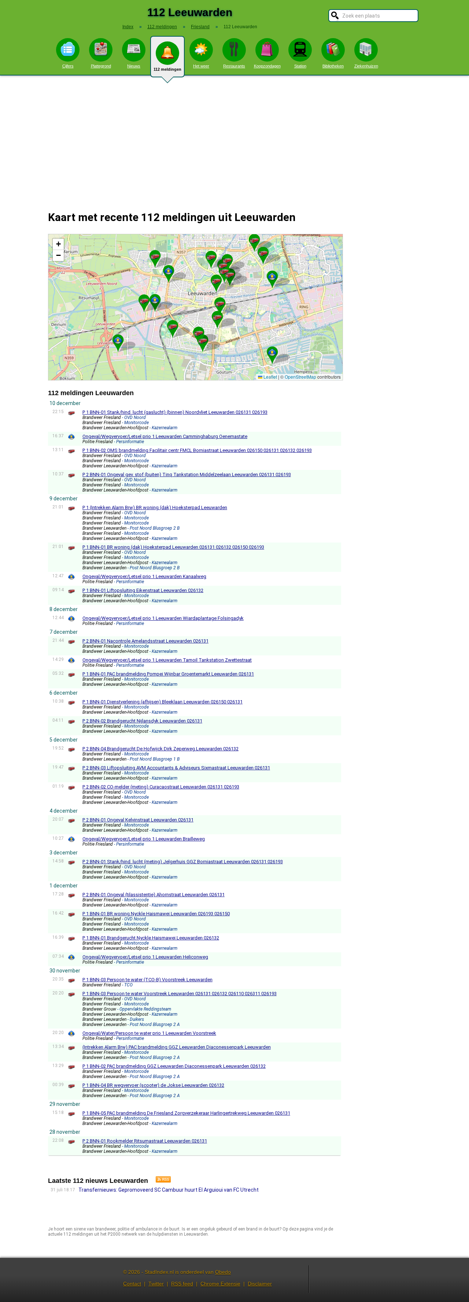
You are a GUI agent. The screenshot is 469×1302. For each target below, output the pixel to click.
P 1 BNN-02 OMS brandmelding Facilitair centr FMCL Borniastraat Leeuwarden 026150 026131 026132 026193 (197, 450)
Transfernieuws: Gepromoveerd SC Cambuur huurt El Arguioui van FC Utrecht (168, 1190)
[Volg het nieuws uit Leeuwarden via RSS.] (160, 1180)
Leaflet (269, 377)
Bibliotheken (333, 66)
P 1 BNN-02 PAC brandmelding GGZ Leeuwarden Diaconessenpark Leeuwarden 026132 (174, 1066)
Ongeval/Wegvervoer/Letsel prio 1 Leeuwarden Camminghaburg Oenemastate (164, 436)
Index (127, 26)
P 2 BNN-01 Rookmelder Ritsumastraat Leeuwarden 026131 (144, 1141)
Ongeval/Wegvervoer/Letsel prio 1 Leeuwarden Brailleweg (143, 839)
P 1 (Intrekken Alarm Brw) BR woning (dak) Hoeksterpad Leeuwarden (154, 507)
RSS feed (182, 1284)
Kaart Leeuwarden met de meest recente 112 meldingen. (194, 307)
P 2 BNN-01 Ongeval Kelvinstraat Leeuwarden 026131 (137, 820)
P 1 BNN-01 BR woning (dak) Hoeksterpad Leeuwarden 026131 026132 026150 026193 (173, 547)
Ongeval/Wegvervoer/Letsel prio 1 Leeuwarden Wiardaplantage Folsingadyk (163, 618)
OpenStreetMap (300, 377)
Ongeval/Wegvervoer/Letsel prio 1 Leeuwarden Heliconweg (145, 957)
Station (300, 66)
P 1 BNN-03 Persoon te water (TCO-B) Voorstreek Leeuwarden (147, 979)
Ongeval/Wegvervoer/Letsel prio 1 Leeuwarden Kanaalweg (144, 576)
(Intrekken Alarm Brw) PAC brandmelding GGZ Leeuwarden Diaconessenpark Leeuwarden (176, 1047)
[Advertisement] (234, 138)
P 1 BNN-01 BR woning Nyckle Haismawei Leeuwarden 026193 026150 (156, 913)
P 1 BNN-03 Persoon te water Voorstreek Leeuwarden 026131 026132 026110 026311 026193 (179, 993)
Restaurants (234, 66)
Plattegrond (101, 66)
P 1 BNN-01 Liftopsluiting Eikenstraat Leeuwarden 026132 (142, 590)
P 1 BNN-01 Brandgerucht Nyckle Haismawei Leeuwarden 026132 (150, 938)
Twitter (156, 1284)
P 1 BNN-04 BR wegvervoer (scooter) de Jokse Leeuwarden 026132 (153, 1085)
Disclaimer (260, 1284)
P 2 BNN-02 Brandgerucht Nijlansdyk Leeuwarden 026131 (142, 721)
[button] (229, 274)
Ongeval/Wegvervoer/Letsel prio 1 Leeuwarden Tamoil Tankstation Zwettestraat (167, 660)
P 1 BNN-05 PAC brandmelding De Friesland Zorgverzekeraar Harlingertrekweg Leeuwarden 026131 (186, 1113)
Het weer (201, 66)
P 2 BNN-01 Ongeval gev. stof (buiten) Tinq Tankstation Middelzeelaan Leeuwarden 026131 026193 (186, 474)
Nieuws (133, 66)
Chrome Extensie (220, 1284)
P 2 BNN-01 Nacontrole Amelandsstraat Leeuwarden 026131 (145, 641)
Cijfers (68, 66)
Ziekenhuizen (366, 66)
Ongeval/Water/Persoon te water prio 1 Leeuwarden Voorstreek (149, 1033)
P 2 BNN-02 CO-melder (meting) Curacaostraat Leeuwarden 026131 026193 (160, 787)
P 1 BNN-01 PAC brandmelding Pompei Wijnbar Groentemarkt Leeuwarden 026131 (168, 674)
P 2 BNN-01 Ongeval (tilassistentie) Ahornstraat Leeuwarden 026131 (153, 894)
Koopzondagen (267, 66)
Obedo (223, 1272)
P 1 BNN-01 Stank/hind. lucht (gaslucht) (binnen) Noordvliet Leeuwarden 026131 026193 (174, 412)
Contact (132, 1284)
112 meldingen (167, 69)
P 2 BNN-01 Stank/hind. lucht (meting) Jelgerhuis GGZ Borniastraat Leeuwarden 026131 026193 (182, 861)
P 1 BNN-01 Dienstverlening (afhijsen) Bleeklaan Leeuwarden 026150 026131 (162, 702)
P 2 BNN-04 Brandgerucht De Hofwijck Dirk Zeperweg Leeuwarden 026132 (160, 748)
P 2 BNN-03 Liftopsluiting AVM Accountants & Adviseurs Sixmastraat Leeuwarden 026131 (176, 767)
